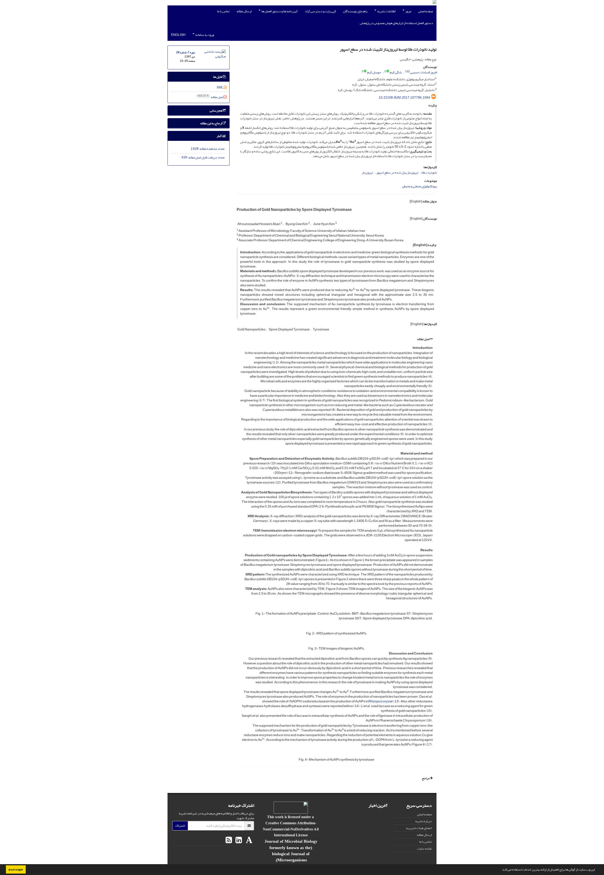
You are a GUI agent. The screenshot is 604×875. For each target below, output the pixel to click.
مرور (408, 11)
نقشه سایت (424, 848)
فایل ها (217, 77)
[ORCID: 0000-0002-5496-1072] (365, 71)
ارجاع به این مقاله (211, 123)
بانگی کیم (396, 72)
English (178, 35)
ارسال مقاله (244, 11)
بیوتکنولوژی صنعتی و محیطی (419, 186)
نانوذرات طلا (429, 172)
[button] (500, 870)
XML (220, 87)
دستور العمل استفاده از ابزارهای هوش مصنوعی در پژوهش (396, 23)
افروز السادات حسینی (423, 72)
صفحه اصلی (425, 11)
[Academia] (248, 840)
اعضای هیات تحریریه (419, 828)
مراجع (426, 778)
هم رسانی (216, 110)
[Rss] (228, 840)
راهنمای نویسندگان (355, 11)
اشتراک (180, 825)
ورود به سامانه (204, 35)
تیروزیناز (367, 172)
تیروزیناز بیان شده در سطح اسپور (397, 172)
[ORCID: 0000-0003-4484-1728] (387, 71)
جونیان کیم (374, 72)
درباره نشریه (423, 821)
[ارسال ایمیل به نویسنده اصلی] (408, 71)
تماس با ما (223, 11)
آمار (219, 136)
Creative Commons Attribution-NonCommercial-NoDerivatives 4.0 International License (291, 829)
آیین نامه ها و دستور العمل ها (279, 11)
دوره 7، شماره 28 (185, 52)
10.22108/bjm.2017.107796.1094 (404, 97)
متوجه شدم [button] (16, 869)
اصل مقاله (423, 339)
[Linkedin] (238, 840)
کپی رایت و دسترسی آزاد (320, 11)
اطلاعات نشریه (386, 11)
